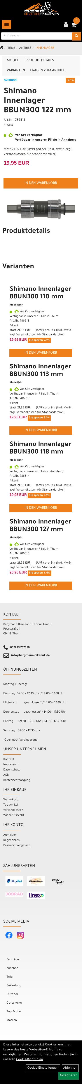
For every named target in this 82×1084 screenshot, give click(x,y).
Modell (13, 61)
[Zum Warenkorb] (74, 26)
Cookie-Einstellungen (43, 1068)
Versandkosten (13, 810)
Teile (11, 48)
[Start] (1, 48)
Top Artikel (10, 805)
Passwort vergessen (16, 845)
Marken (12, 1020)
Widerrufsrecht (13, 815)
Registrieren (11, 840)
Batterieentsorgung (16, 780)
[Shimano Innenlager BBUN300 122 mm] (41, 209)
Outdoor (12, 994)
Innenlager (45, 48)
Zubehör (12, 968)
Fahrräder (13, 959)
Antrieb (25, 48)
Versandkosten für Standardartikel (29, 154)
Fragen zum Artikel (47, 71)
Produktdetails (40, 61)
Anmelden (10, 835)
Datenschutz (11, 770)
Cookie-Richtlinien (29, 1059)
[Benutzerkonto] (65, 25)
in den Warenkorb (40, 183)
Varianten (16, 71)
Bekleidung (14, 985)
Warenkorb (10, 799)
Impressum (10, 764)
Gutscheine (14, 1003)
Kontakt (8, 759)
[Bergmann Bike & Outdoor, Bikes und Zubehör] (42, 8)
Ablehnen (70, 1068)
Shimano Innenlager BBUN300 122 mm (37, 101)
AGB (6, 775)
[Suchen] (76, 36)
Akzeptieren (68, 1075)
